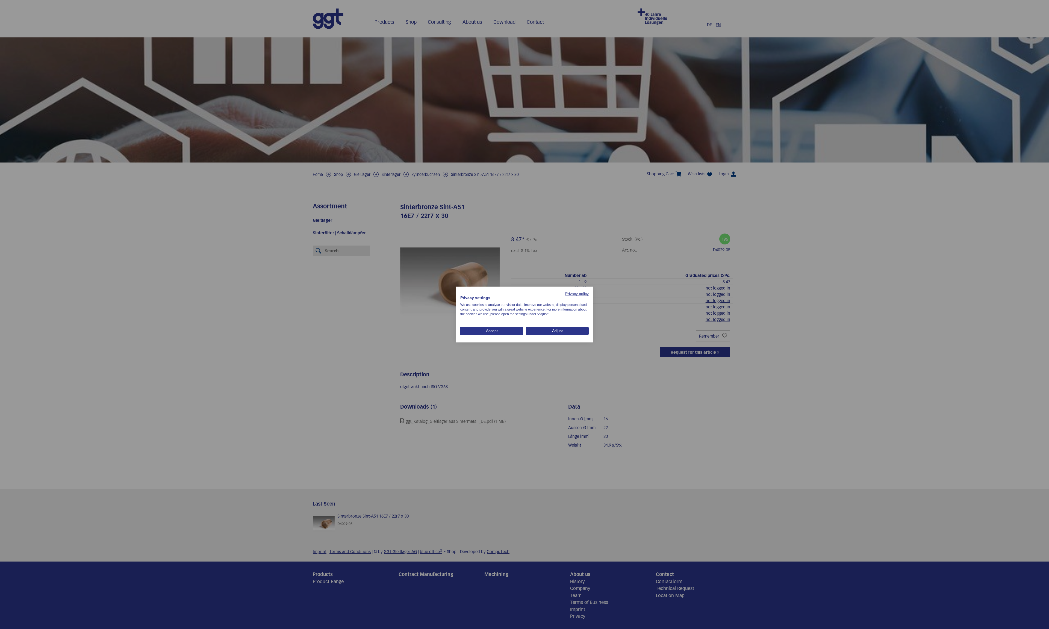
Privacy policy (577, 293)
